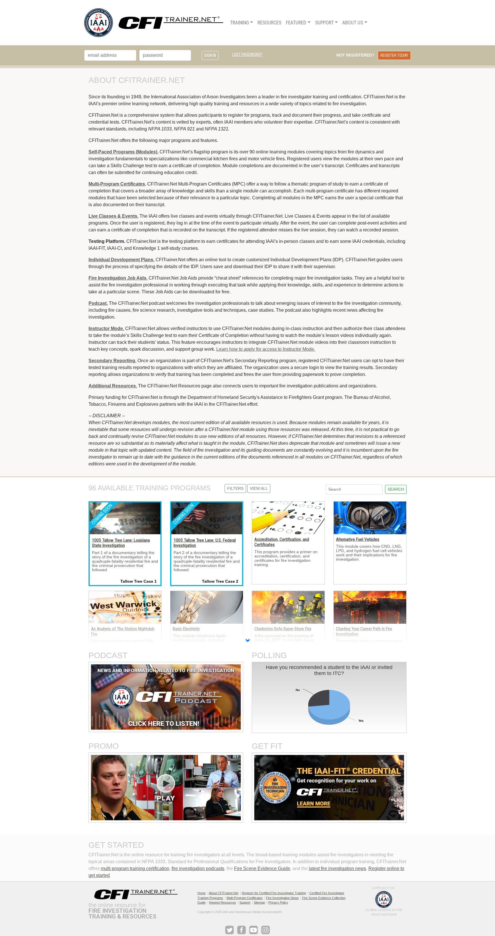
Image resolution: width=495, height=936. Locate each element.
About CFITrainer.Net (223, 893)
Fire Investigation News (282, 898)
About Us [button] (352, 23)
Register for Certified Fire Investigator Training (274, 893)
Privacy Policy (278, 902)
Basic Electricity (186, 628)
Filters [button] (235, 488)
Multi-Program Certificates (245, 898)
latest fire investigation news (337, 868)
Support (244, 902)
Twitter (229, 930)
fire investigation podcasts (198, 868)
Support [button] (324, 23)
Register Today (394, 55)
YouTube (253, 930)
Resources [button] (269, 23)
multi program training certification (135, 868)
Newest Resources (222, 902)
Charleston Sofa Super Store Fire (282, 628)
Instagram (266, 930)
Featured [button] (296, 23)
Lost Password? (247, 54)
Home (201, 893)
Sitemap (259, 902)
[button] (247, 641)
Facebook (241, 930)
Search (396, 489)
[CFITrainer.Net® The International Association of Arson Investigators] (153, 22)
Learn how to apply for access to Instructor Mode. (265, 349)
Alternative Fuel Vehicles (357, 539)
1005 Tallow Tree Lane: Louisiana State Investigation (121, 543)
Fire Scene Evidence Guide (262, 868)
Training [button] (239, 23)
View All (259, 488)
